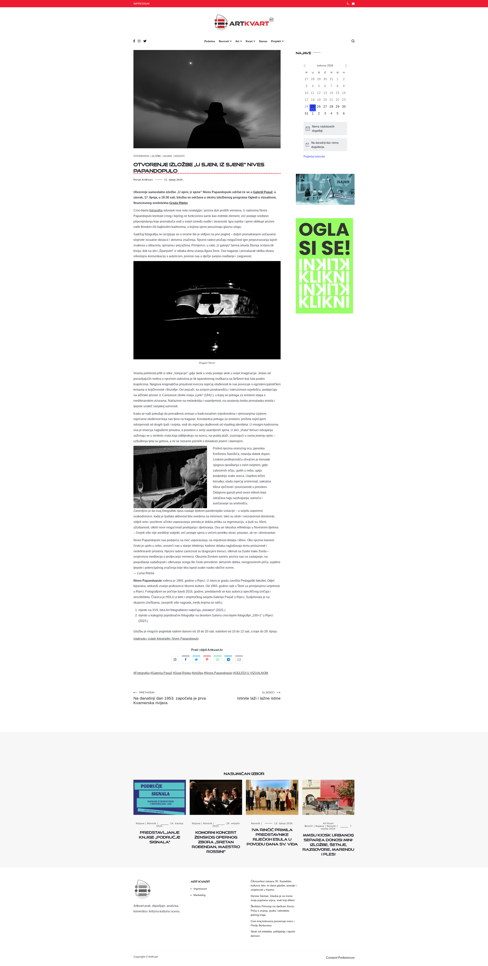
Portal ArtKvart (143, 179)
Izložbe (156, 156)
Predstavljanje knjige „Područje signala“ (159, 836)
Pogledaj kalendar (314, 156)
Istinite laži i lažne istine (259, 695)
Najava (167, 156)
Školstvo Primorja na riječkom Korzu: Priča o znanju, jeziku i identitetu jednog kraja (273, 910)
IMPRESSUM (141, 3)
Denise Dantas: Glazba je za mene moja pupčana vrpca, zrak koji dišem (273, 898)
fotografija (156, 210)
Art (237, 41)
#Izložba (197, 673)
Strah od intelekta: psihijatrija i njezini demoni (273, 933)
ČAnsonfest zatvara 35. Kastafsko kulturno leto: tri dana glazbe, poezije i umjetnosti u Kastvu (273, 885)
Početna (209, 41)
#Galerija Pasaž (161, 673)
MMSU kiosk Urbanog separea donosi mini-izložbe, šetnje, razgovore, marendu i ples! (328, 843)
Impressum (200, 888)
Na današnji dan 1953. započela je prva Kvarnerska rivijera (169, 698)
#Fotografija (141, 673)
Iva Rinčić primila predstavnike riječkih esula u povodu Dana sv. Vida (272, 836)
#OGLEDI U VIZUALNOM (250, 673)
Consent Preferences (340, 957)
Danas (263, 41)
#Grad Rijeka (182, 673)
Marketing (199, 895)
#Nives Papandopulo (218, 673)
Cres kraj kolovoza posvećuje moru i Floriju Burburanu (272, 923)
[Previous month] (304, 66)
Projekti (276, 41)
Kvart (249, 41)
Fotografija (141, 156)
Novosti (224, 41)
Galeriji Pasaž (263, 192)
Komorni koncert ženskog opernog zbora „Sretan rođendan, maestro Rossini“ (216, 841)
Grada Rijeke (178, 203)
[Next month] (346, 66)
